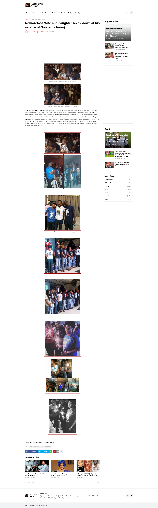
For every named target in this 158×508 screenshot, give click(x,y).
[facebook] (127, 495)
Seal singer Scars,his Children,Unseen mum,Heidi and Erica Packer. (121, 55)
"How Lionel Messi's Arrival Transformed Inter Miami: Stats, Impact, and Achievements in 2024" (123, 154)
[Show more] (61, 451)
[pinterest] (131, 495)
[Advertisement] (62, 48)
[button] (126, 13)
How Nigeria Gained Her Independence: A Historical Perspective (122, 45)
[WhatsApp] (50, 451)
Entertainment (38, 13)
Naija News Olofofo (41, 505)
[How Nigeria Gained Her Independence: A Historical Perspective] (109, 46)
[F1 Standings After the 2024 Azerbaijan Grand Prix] (109, 165)
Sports (80, 13)
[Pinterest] (54, 451)
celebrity (118, 196)
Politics (54, 13)
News (47, 13)
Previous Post (30, 482)
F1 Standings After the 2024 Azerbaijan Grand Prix (122, 164)
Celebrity (62, 13)
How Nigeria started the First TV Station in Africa (35, 474)
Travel (118, 192)
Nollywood (72, 13)
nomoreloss (48, 446)
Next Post (96, 482)
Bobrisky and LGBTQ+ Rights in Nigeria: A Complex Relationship (87, 474)
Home (28, 13)
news (118, 199)
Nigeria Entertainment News (38, 19)
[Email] (57, 451)
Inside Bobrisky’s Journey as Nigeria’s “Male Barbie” (60, 474)
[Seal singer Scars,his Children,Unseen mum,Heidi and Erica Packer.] (109, 55)
